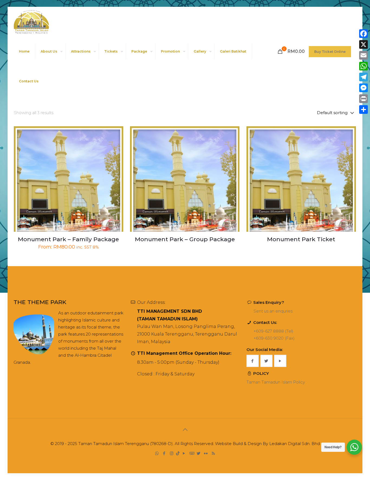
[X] (363, 44)
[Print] (363, 98)
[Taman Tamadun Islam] (31, 22)
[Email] (363, 55)
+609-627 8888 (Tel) (273, 331)
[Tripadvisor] (191, 453)
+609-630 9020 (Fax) (274, 338)
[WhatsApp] (157, 453)
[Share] (363, 109)
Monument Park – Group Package (185, 239)
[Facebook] (164, 453)
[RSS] (213, 453)
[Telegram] (363, 77)
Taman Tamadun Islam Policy (275, 382)
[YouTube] (184, 453)
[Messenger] (363, 87)
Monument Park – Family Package (68, 239)
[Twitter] (199, 453)
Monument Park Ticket (301, 239)
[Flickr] (206, 453)
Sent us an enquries (273, 311)
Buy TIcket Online (330, 52)
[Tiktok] (178, 453)
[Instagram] (171, 453)
